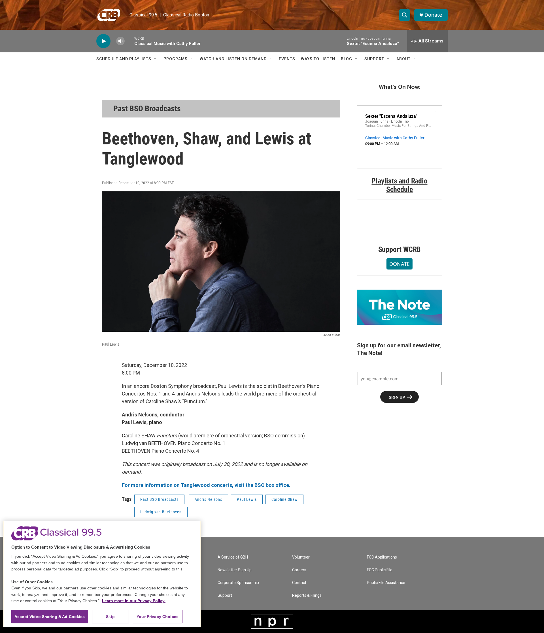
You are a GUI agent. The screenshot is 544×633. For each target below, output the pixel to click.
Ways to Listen (318, 59)
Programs (175, 59)
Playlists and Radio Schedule (399, 185)
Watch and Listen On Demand (233, 59)
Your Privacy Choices (157, 616)
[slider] (129, 41)
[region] (102, 574)
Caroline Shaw (284, 499)
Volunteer (301, 557)
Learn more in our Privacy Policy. (133, 600)
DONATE (399, 263)
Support (374, 59)
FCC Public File (379, 570)
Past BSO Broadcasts (147, 108)
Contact (299, 583)
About (403, 59)
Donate (433, 15)
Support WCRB (399, 249)
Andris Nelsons (208, 499)
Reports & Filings (307, 595)
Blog (346, 59)
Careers (299, 570)
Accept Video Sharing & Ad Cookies (49, 616)
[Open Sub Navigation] (155, 59)
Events (287, 59)
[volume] (120, 41)
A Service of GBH (233, 557)
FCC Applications (382, 557)
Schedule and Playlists (123, 59)
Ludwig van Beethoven (161, 512)
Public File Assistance (386, 583)
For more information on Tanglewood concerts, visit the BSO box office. (206, 485)
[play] (103, 41)
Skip (110, 616)
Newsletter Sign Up (235, 570)
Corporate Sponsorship (238, 583)
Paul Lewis (247, 499)
